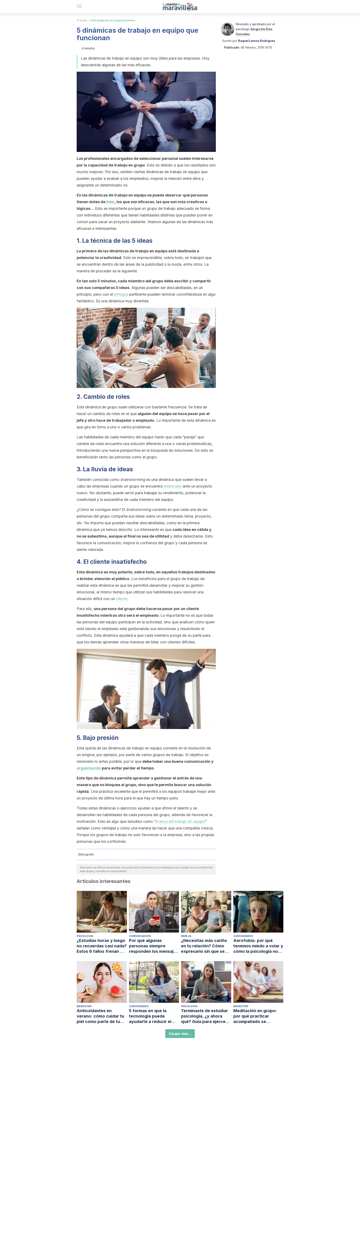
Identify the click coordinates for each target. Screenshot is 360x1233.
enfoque (121, 294)
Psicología (85, 936)
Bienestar (84, 1006)
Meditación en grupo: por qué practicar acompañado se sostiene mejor (255, 1016)
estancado (173, 486)
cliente (121, 598)
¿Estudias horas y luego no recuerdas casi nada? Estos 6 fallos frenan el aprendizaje (102, 946)
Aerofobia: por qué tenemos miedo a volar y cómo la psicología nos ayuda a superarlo (258, 946)
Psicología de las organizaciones (113, 20)
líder (110, 202)
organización (89, 768)
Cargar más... (180, 1034)
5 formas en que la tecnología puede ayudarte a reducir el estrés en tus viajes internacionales (150, 1016)
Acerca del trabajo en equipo (180, 821)
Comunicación (140, 936)
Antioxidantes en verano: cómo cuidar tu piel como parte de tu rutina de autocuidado (100, 1016)
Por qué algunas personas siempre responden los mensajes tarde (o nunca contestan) (153, 946)
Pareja (186, 936)
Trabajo (82, 20)
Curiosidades (243, 936)
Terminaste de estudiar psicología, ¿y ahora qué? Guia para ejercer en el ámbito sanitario (204, 1016)
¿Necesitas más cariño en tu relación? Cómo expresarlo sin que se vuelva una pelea (204, 946)
